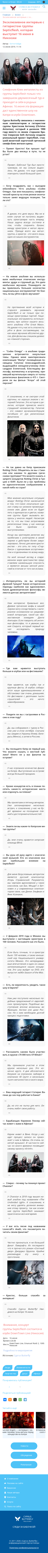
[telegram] (27, 1532)
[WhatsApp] (20, 1399)
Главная (6, 15)
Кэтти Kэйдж (15, 43)
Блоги (18, 15)
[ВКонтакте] (5, 1399)
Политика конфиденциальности (24, 1548)
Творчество (10, 1373)
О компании (12, 1478)
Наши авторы (13, 1492)
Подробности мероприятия (17, 1350)
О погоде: (32, 2)
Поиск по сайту (14, 1506)
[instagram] (15, 1532)
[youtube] (39, 1532)
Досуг (24, 1373)
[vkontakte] (33, 1532)
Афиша (37, 1373)
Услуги (10, 1502)
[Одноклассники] (10, 1399)
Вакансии (11, 1488)
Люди (7, 1367)
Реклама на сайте (15, 1483)
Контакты (11, 1497)
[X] (15, 1399)
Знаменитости (23, 1367)
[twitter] (21, 1532)
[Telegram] (25, 1399)
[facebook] (9, 1532)
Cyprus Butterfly (22, 1355)
